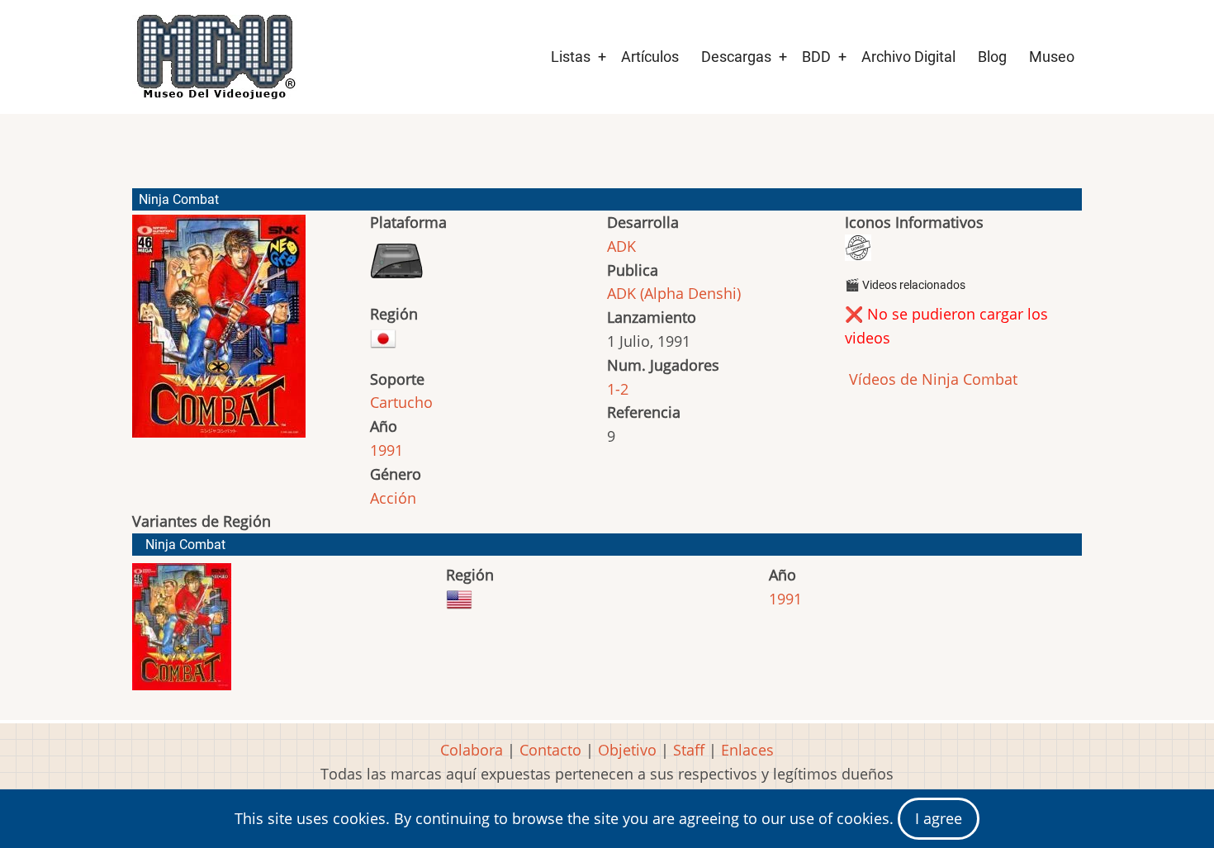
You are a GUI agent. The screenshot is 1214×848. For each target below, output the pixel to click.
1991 (386, 450)
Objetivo (627, 750)
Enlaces (747, 750)
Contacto (550, 750)
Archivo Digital (908, 56)
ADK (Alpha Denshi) (674, 293)
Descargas (736, 56)
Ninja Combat (185, 544)
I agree (938, 818)
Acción (393, 498)
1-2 (617, 389)
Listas (570, 56)
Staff (688, 750)
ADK (621, 246)
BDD (816, 56)
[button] (219, 333)
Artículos (650, 56)
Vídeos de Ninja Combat (931, 379)
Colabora (471, 750)
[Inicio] (214, 57)
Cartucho (401, 402)
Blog (992, 56)
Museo (1051, 56)
